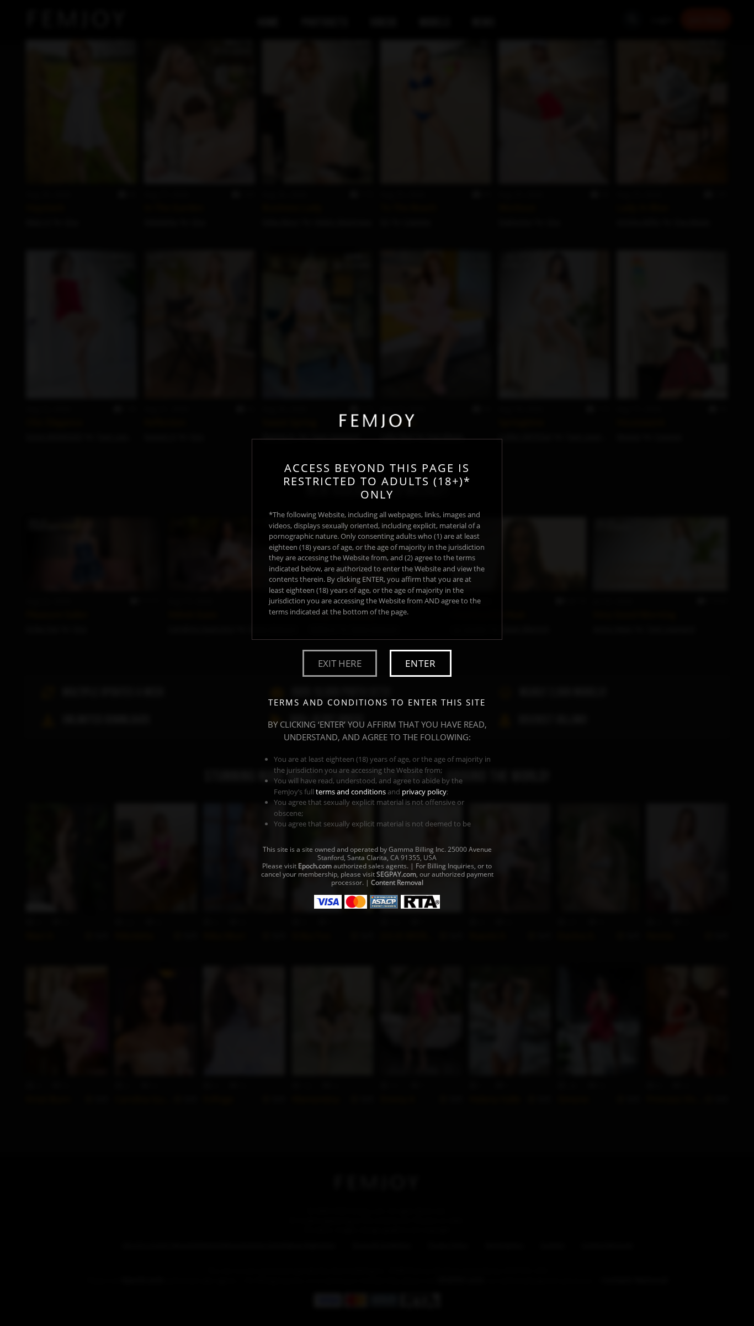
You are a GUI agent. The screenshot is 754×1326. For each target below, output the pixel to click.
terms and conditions (351, 792)
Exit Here (340, 663)
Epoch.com (315, 866)
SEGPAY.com (396, 874)
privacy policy (424, 792)
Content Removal (397, 882)
